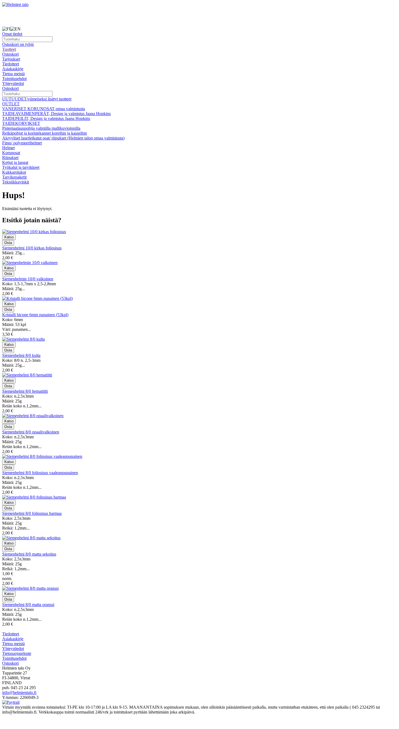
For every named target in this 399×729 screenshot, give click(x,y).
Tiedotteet (10, 64)
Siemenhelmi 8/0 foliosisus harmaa (32, 513)
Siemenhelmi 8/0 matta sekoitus (29, 554)
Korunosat (11, 152)
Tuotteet (9, 49)
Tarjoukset (11, 59)
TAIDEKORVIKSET (21, 123)
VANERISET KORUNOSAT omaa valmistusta (43, 108)
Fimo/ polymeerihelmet (22, 143)
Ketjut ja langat (15, 162)
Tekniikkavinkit (15, 182)
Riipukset (10, 157)
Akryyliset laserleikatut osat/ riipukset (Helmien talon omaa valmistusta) (63, 138)
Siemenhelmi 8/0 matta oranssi (28, 604)
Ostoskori (10, 54)
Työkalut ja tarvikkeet (20, 167)
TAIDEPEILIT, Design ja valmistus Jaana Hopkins (46, 118)
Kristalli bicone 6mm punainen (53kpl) (35, 314)
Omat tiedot (12, 33)
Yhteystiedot (13, 83)
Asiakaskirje (12, 68)
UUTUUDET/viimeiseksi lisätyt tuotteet (36, 99)
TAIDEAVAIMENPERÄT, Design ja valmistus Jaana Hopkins (56, 113)
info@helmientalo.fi (19, 692)
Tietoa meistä (13, 73)
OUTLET (11, 104)
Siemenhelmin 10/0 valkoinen (27, 279)
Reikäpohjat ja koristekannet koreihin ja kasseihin (44, 133)
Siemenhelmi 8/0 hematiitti (25, 391)
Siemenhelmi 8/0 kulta (21, 355)
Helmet (8, 147)
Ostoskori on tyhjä (18, 44)
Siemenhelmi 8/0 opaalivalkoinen (30, 432)
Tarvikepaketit (14, 177)
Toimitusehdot (14, 78)
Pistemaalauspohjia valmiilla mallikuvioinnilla (41, 128)
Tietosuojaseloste (16, 653)
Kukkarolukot (14, 172)
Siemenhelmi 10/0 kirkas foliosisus (32, 248)
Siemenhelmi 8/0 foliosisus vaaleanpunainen (40, 472)
